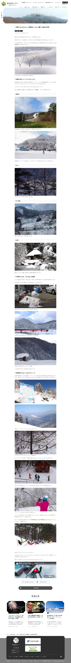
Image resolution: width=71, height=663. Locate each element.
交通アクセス (57, 7)
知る (44, 7)
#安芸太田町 (10, 626)
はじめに (28, 7)
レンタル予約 (49, 7)
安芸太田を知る (12, 634)
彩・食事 (37, 656)
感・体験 (15, 656)
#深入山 (27, 32)
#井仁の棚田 (17, 32)
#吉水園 (20, 32)
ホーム (21, 7)
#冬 (56, 626)
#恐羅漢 (23, 32)
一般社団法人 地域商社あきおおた (10, 4)
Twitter (1, 15)
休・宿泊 (32, 656)
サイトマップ (57, 2)
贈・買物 (21, 656)
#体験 (33, 626)
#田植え (36, 626)
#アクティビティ (50, 626)
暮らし (21, 30)
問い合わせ (64, 7)
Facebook (1, 12)
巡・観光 (26, 656)
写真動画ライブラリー (26, 2)
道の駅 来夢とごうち (49, 2)
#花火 (17, 626)
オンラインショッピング (37, 2)
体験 (16, 30)
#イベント (29, 626)
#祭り (14, 626)
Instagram (1, 17)
